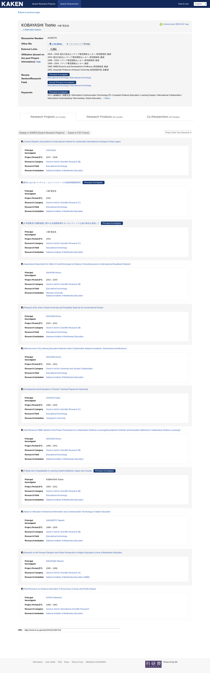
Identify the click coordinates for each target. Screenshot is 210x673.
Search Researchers (69, 4)
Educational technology (58, 78)
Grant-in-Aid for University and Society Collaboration (69, 368)
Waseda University (54, 293)
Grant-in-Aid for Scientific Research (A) (63, 573)
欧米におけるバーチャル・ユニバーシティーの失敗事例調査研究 (52, 182)
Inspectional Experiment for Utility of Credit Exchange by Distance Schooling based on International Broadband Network (77, 264)
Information (38, 662)
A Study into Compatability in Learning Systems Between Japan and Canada (58, 471)
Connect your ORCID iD (173, 24)
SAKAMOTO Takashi (55, 520)
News (66, 662)
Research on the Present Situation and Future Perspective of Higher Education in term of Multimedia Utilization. (73, 552)
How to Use (183, 4)
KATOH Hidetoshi (54, 597)
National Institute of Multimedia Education (64, 170)
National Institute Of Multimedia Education (64, 377)
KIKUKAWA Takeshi (55, 561)
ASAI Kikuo (51, 150)
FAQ (60, 662)
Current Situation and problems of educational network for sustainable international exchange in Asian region (72, 141)
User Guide (50, 662)
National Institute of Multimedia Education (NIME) (68, 577)
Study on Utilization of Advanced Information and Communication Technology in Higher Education (67, 512)
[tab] (48, 117)
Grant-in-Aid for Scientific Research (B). (63, 532)
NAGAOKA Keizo (53, 272)
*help (187, 24)
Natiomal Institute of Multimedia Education (65, 336)
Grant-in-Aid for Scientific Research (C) (63, 202)
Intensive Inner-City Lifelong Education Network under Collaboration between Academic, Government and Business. (75, 348)
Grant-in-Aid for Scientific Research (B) (63, 162)
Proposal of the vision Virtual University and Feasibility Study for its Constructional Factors (63, 307)
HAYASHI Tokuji (53, 398)
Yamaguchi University (55, 418)
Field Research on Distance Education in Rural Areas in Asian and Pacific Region (60, 589)
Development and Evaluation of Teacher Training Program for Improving (56, 389)
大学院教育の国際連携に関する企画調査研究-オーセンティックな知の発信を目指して (61, 223)
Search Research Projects (43, 4)
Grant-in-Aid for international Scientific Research (67, 609)
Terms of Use (77, 662)
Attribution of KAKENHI (96, 662)
